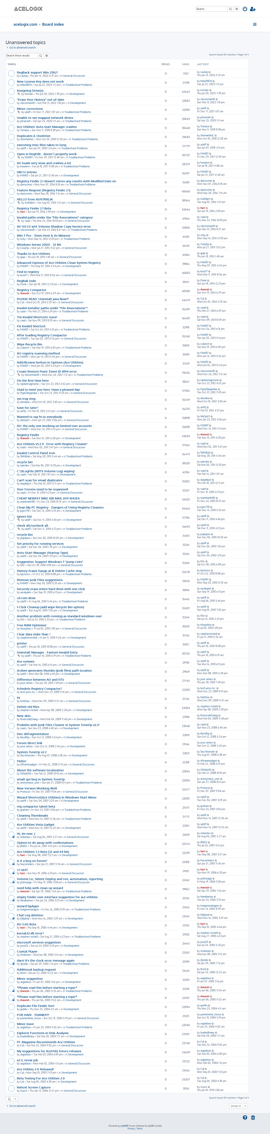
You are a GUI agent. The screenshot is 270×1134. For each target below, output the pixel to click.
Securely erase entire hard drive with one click (51, 589)
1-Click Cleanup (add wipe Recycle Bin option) (50, 607)
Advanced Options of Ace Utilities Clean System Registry (59, 262)
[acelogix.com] (30, 8)
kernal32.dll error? (30, 933)
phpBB (124, 1126)
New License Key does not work (40, 81)
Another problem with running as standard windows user (59, 616)
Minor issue (25, 1024)
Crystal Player (27, 951)
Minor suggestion (30, 978)
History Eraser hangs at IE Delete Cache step (49, 571)
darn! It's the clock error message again (45, 960)
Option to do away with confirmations (45, 842)
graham (24, 809)
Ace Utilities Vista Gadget (35, 824)
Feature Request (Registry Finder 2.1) (43, 190)
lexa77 (23, 275)
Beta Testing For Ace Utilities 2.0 (41, 1078)
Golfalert (30, 202)
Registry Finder (28, 435)
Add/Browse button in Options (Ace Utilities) (50, 362)
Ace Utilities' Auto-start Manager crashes (47, 127)
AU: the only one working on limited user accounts (54, 426)
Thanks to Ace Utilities (33, 253)
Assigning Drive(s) (30, 90)
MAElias (25, 701)
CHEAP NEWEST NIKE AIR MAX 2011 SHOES (48, 498)
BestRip (24, 737)
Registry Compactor (31, 290)
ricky (23, 238)
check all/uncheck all (32, 525)
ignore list (24, 516)
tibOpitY (25, 420)
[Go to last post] (209, 72)
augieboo (25, 982)
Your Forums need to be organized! (42, 489)
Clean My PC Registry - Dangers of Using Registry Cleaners (60, 507)
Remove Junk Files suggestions (40, 580)
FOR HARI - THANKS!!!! (33, 1015)
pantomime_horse (30, 1018)
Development (77, 93)
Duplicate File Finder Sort (35, 1006)
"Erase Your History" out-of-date (40, 99)
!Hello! (21, 761)
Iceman (29, 93)
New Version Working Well (37, 788)
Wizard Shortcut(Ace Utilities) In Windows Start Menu (56, 797)
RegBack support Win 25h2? (37, 72)
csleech (24, 347)
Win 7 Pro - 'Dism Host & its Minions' (44, 235)
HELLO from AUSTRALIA (35, 199)
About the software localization (40, 770)
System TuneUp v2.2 (32, 752)
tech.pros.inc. (28, 692)
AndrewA (25, 954)
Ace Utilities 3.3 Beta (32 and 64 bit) (43, 852)
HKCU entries (27, 172)
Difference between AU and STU (40, 679)
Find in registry (28, 272)
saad (27, 220)
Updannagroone (29, 383)
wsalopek (25, 592)
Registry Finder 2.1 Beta (34, 208)
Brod (23, 972)
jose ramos (26, 682)
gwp (22, 257)
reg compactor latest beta (36, 806)
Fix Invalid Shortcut (31, 326)
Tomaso (24, 130)
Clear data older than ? (34, 634)
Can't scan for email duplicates (39, 480)
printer (22, 643)
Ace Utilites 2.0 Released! (35, 1069)
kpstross (25, 574)
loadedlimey (27, 1036)
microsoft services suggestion (39, 942)
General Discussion (74, 75)
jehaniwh (25, 121)
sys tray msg (26, 398)
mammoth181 (27, 501)
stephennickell (28, 637)
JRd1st (23, 846)
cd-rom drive (26, 598)
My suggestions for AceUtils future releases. (49, 1051)
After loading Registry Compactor (42, 335)
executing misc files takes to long (41, 145)
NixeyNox (25, 628)
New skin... (24, 716)
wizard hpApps (28, 906)
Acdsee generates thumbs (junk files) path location (54, 670)
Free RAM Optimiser (32, 625)
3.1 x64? (22, 870)
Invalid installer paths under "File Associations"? (52, 308)
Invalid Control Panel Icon (36, 453)
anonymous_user (29, 782)
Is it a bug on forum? (32, 861)
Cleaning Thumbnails (32, 815)
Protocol (25, 791)
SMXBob (25, 456)
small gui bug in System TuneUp (41, 779)
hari (22, 211)
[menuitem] (245, 9)
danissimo (26, 184)
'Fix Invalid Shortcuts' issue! (37, 317)
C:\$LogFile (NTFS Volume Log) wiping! (46, 471)
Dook (23, 284)
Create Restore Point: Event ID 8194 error (47, 371)
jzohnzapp (26, 882)
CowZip (24, 248)
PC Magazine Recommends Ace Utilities (46, 1042)
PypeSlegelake (28, 393)
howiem (24, 166)
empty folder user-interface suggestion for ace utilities (57, 897)
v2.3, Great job (27, 1060)
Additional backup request (36, 969)
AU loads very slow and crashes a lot (44, 163)
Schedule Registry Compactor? (39, 688)
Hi (18, 697)
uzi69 (28, 112)
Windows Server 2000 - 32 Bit (39, 244)
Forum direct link (29, 743)
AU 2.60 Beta (26, 924)
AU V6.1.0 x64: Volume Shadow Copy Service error (54, 226)
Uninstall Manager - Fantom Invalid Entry (47, 652)
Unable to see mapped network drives (45, 117)
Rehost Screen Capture (34, 1087)
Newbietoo (26, 900)
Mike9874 (26, 84)
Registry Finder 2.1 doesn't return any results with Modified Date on (66, 181)
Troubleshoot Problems (79, 84)
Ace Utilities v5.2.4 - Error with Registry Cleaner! (52, 444)
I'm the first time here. (33, 380)
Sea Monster (27, 755)
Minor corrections (30, 108)
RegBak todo (26, 281)
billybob (24, 918)
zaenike (24, 465)
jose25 (24, 945)
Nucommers (27, 864)
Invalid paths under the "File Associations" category (55, 217)
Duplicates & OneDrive (33, 136)
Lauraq (24, 75)
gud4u (23, 1009)
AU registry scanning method (38, 353)
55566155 (25, 773)
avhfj (23, 411)
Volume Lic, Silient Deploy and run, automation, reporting (60, 879)
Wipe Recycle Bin (29, 344)
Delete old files (28, 707)
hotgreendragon (29, 909)
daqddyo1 (25, 483)
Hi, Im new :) (26, 833)
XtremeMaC (27, 139)
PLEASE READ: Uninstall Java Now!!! (43, 299)
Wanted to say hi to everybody (39, 417)
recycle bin (25, 462)
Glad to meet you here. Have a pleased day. (48, 389)
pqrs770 (24, 510)
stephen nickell (29, 710)
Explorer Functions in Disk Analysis (43, 1033)
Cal (22, 302)
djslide (24, 963)
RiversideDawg (29, 719)
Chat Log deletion (30, 915)
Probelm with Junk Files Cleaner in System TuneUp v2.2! (58, 725)
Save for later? (27, 407)
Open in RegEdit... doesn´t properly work (47, 154)
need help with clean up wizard (40, 888)
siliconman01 (27, 103)
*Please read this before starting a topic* (47, 987)
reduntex (25, 837)
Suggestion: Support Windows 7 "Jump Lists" (50, 562)
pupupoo (25, 537)
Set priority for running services (40, 543)
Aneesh (24, 293)
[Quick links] (255, 24)
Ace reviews (25, 661)
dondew (25, 402)
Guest (23, 1090)
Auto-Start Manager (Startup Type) (42, 552)
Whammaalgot (28, 764)
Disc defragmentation (33, 734)
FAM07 (29, 157)
